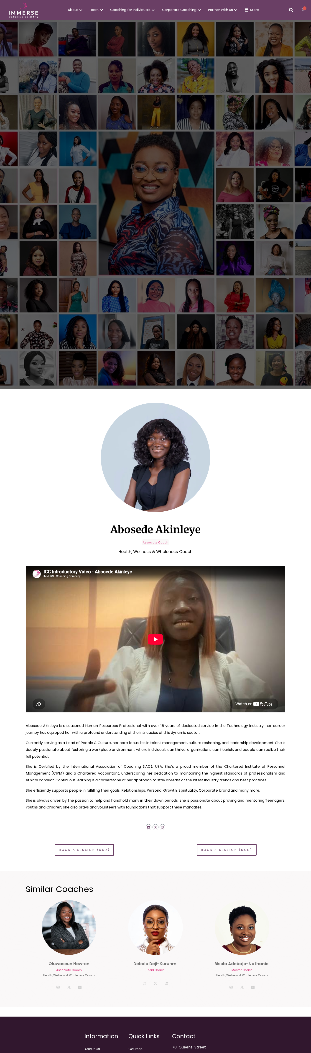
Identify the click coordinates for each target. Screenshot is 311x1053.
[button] (291, 10)
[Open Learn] (101, 10)
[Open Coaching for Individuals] (153, 10)
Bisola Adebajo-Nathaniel (242, 963)
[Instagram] (163, 827)
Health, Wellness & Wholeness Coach (69, 975)
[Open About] (80, 10)
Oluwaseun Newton (68, 963)
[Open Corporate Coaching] (199, 10)
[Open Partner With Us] (235, 10)
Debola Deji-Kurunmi (155, 963)
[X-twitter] (155, 827)
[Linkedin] (149, 827)
